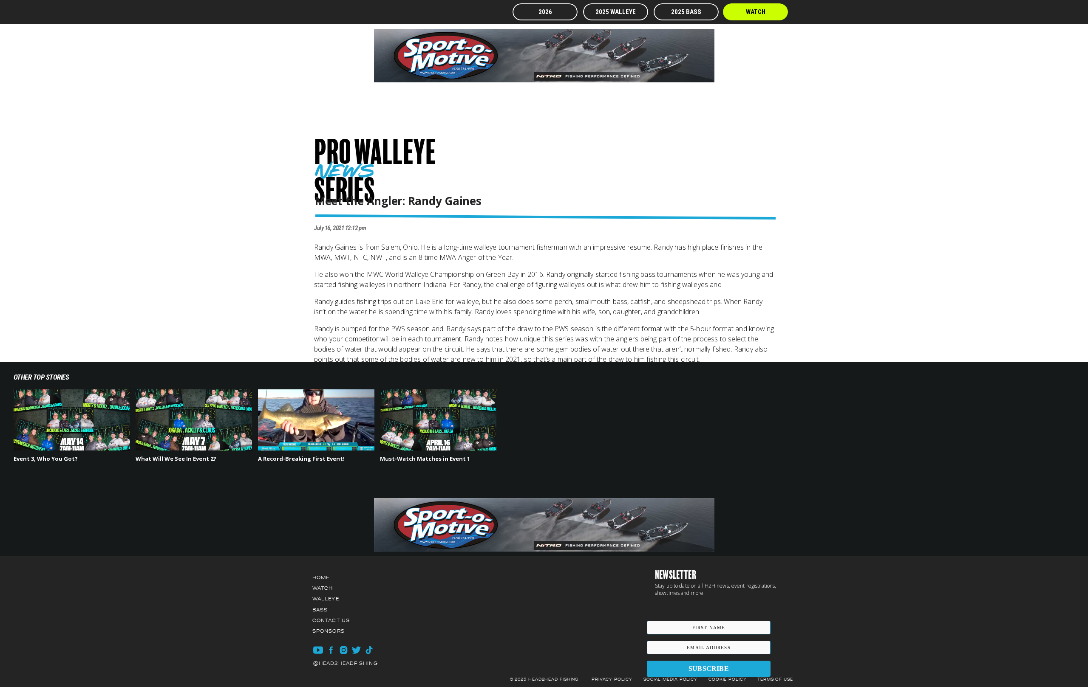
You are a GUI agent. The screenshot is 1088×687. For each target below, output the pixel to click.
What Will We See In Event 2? (176, 458)
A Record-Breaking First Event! (301, 458)
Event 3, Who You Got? (46, 458)
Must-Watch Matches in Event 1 (425, 458)
